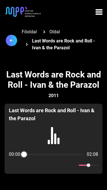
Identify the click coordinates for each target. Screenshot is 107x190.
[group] (53, 139)
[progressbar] (53, 154)
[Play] (53, 165)
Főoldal (29, 31)
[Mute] (73, 165)
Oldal (54, 31)
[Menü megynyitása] (99, 12)
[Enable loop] (12, 165)
